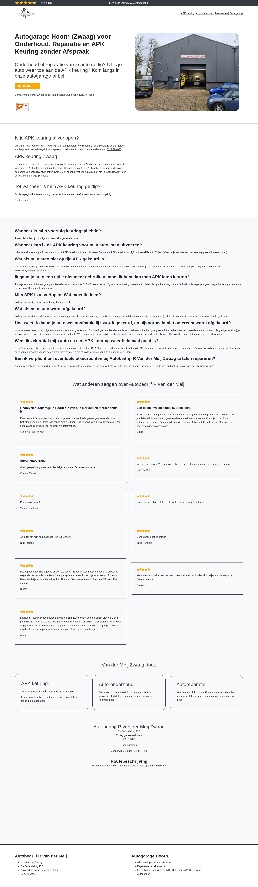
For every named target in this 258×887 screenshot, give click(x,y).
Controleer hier (23, 200)
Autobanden (221, 13)
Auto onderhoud (205, 13)
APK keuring (187, 13)
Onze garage (236, 13)
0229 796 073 (27, 86)
